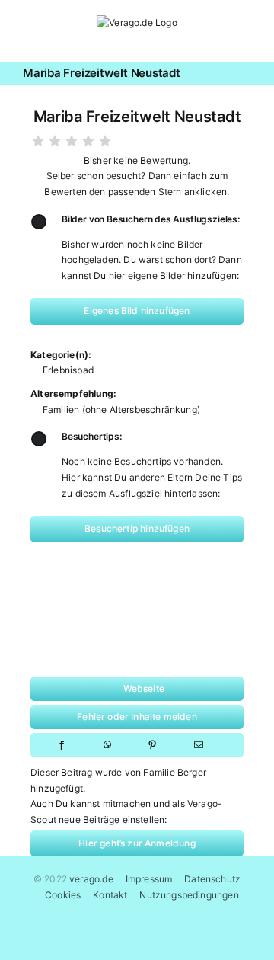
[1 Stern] (38, 141)
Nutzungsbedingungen (188, 895)
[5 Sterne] (105, 141)
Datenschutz (212, 879)
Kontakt (110, 895)
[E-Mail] (198, 745)
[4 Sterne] (88, 141)
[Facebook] (61, 745)
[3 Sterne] (71, 141)
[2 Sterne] (54, 141)
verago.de (91, 879)
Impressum (149, 879)
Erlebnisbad (68, 370)
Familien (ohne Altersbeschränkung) (121, 409)
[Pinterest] (152, 745)
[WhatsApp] (107, 745)
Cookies (63, 895)
